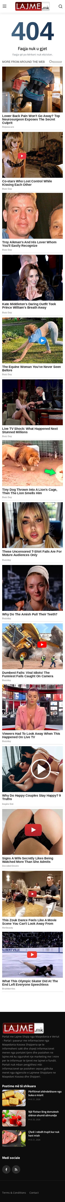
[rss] (16, 1169)
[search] (60, 6)
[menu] (4, 6)
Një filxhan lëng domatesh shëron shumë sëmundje (43, 1113)
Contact (34, 1192)
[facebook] (6, 1169)
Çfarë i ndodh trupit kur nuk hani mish (43, 1133)
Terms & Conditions (14, 1192)
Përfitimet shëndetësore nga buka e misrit (45, 1093)
